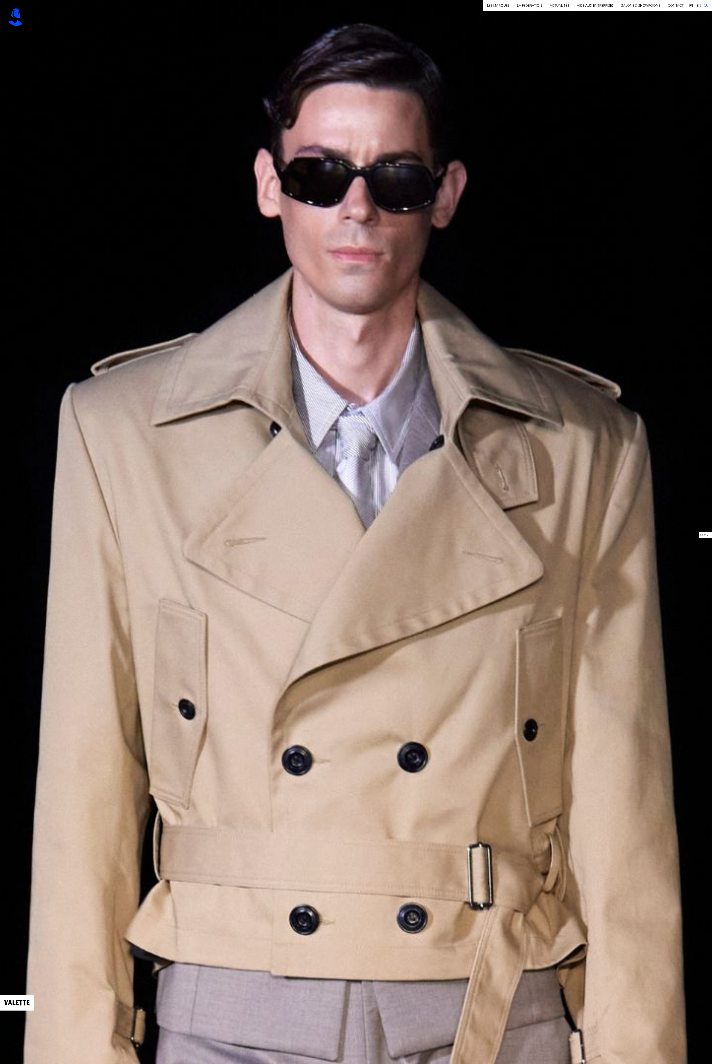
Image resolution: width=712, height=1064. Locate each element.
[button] (498, 5)
